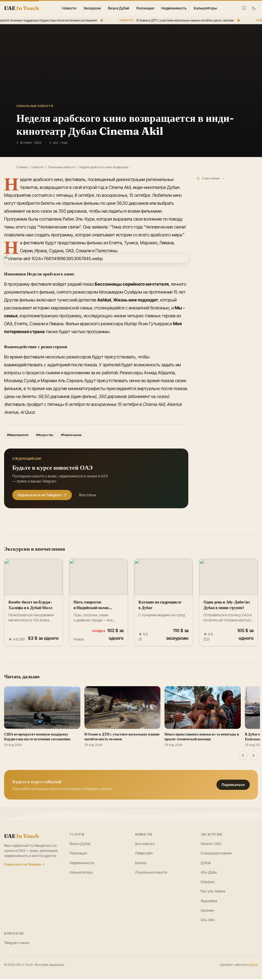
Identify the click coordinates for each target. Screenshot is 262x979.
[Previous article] (242, 755)
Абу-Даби (209, 872)
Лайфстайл (144, 853)
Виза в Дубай (118, 8)
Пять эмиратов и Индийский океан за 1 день (90, 607)
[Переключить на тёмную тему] (253, 8)
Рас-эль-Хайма (213, 891)
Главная (21, 167)
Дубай (206, 863)
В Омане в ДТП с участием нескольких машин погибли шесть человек (181, 20)
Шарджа (207, 881)
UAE (21, 836)
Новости (69, 8)
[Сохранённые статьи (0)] (244, 8)
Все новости (145, 843)
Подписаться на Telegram (39, 495)
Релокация (145, 8)
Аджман (207, 910)
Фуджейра (209, 901)
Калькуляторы (205, 8)
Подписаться (233, 784)
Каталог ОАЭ (211, 843)
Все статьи (87, 495)
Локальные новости (61, 167)
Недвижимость (174, 8)
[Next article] (253, 755)
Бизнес (141, 863)
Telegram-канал (16, 942)
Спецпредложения (216, 853)
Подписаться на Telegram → (24, 864)
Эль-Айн (208, 919)
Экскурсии (92, 8)
